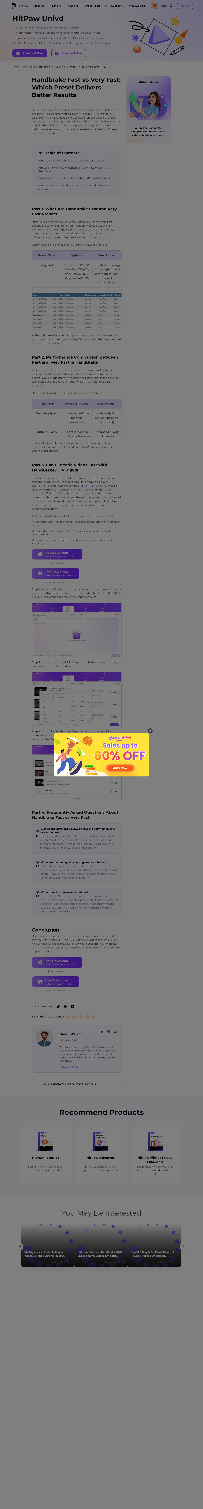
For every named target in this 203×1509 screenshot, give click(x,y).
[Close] (150, 730)
